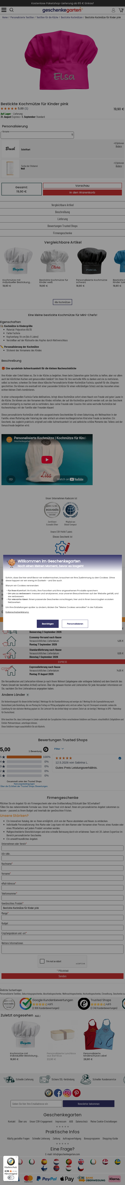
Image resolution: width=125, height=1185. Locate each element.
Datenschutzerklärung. (17, 612)
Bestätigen (48, 623)
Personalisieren (75, 623)
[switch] (11, 1177)
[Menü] (16, 1158)
